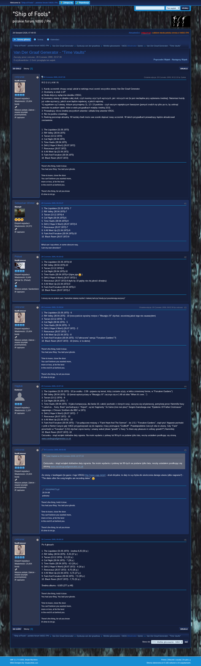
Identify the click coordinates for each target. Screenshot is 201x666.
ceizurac (20, 76)
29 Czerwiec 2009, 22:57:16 (52, 386)
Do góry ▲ (187, 660)
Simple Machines (31, 660)
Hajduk (19, 386)
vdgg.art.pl (146, 33)
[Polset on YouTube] (16, 286)
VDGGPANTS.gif (52, 489)
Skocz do (146, 642)
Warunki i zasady (174, 660)
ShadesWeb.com (31, 663)
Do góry (17, 629)
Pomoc (164, 660)
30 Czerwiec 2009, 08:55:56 (55, 450)
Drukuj (184, 69)
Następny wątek (179, 59)
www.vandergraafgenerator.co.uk (56, 438)
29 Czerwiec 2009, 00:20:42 (52, 257)
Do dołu (17, 69)
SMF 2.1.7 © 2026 (17, 660)
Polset (18, 256)
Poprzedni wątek (162, 59)
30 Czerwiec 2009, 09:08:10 (52, 539)
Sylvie (140, 46)
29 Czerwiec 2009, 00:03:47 (52, 203)
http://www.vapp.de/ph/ (95, 475)
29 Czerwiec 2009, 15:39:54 (52, 307)
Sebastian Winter (25, 203)
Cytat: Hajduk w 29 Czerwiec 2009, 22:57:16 (65, 456)
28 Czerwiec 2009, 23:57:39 (54, 77)
